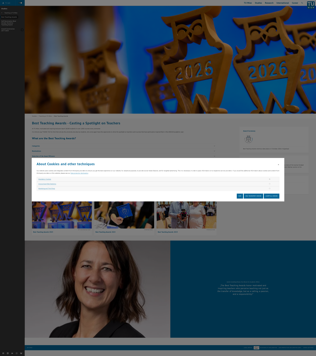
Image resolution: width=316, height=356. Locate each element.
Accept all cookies (272, 196)
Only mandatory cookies (253, 196)
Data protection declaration (79, 173)
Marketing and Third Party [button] (46, 188)
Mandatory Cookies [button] (44, 179)
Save (239, 196)
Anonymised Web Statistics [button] (47, 184)
